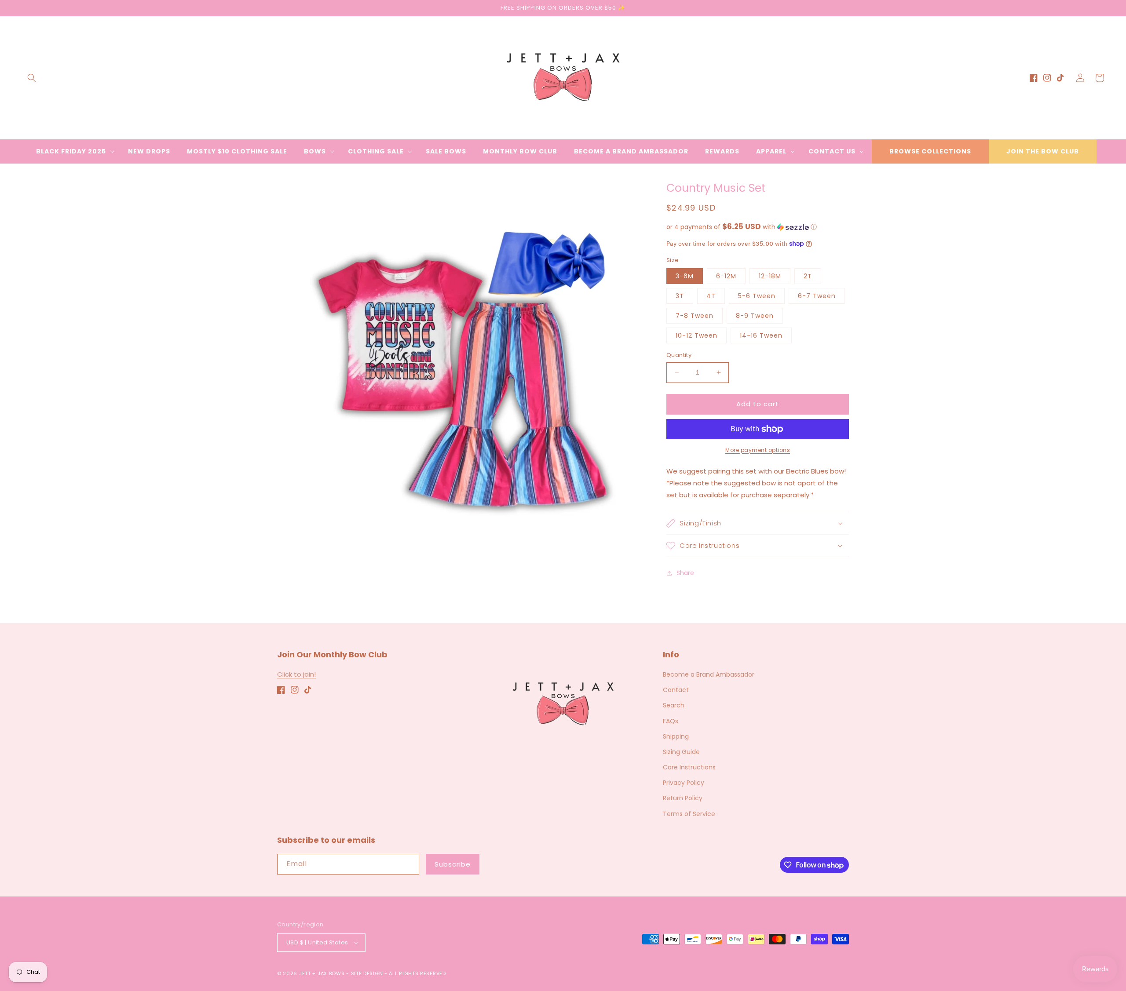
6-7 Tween (817, 295)
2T (808, 276)
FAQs (670, 721)
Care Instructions (689, 767)
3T (680, 295)
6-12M (726, 276)
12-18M (770, 276)
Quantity (678, 355)
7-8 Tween (694, 315)
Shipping (676, 736)
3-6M (685, 276)
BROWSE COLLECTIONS (930, 151)
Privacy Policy (683, 782)
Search (673, 705)
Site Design (367, 973)
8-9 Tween (755, 315)
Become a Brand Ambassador (708, 674)
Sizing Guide (681, 751)
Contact (676, 689)
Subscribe (453, 864)
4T (711, 295)
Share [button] (685, 572)
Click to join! (296, 674)
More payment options (757, 450)
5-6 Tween (756, 295)
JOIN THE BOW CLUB (1042, 151)
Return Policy (682, 798)
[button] (31, 77)
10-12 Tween (696, 335)
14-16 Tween (761, 335)
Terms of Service (689, 813)
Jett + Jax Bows (322, 973)
